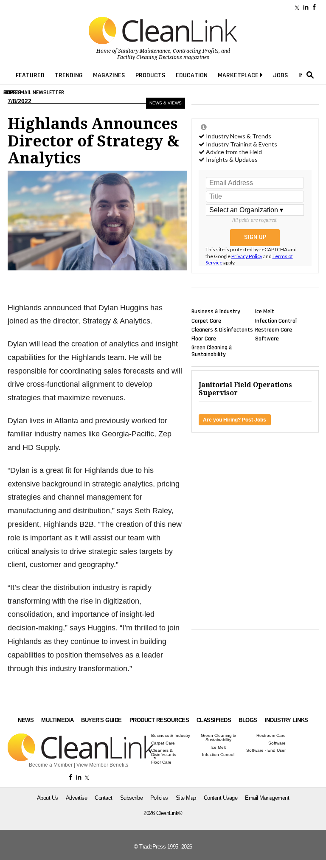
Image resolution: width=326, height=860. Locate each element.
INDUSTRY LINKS (286, 720)
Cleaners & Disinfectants (222, 329)
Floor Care (203, 339)
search (310, 75)
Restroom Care (273, 329)
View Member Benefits (102, 765)
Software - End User (266, 750)
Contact (103, 798)
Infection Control (276, 320)
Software (267, 339)
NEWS (26, 720)
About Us (47, 798)
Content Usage (221, 798)
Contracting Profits (196, 51)
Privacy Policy (246, 256)
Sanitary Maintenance (144, 51)
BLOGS (248, 720)
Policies (159, 798)
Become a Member (51, 765)
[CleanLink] (163, 31)
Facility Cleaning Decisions (149, 57)
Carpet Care (206, 320)
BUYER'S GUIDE (101, 720)
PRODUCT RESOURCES (159, 720)
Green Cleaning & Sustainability (211, 351)
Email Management (267, 798)
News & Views (165, 103)
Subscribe (131, 798)
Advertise (76, 798)
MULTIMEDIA (57, 720)
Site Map (186, 798)
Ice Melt (264, 311)
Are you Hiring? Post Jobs (234, 420)
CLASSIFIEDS (214, 720)
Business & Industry (215, 311)
